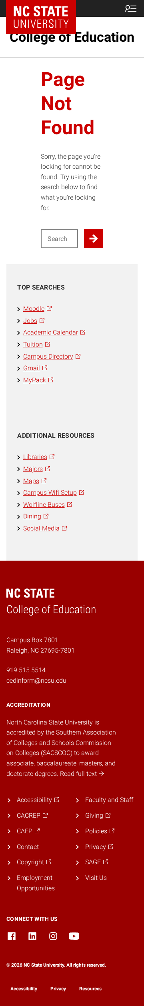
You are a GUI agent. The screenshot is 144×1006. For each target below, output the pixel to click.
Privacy (58, 989)
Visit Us (96, 878)
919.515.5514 (26, 670)
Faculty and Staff (109, 800)
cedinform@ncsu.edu (36, 680)
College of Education (72, 37)
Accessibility (23, 989)
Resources (90, 989)
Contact (28, 847)
